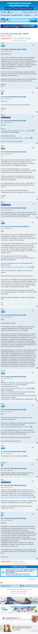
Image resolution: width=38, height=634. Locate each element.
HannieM (3, 370)
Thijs (8, 35)
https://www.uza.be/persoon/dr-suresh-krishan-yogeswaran (17, 497)
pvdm (2, 512)
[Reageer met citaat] (32, 45)
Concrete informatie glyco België (14, 34)
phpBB (13, 589)
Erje (11, 35)
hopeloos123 (4, 462)
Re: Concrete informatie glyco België (13, 97)
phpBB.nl (25, 591)
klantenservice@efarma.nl (8, 419)
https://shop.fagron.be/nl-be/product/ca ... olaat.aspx (16, 138)
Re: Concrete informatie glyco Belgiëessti (15, 226)
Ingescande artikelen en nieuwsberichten (21, 575)
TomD (2, 43)
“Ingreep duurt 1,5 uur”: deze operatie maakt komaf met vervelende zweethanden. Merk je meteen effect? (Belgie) (21, 571)
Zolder (2, 90)
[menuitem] (5, 12)
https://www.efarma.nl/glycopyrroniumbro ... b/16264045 (16, 130)
